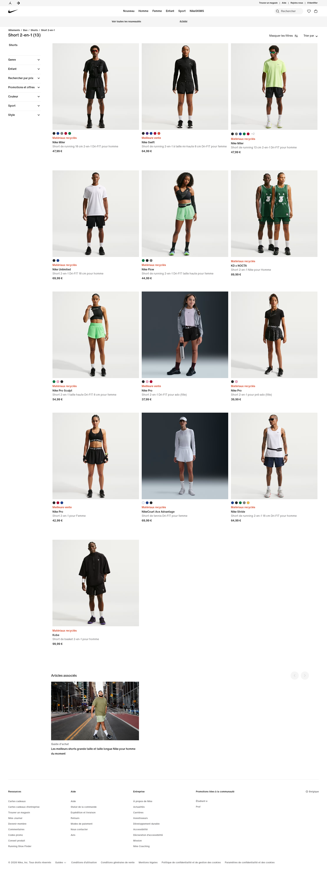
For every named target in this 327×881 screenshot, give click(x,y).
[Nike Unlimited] (95, 213)
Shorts (34, 30)
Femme (157, 11)
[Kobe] (95, 583)
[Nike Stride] (274, 456)
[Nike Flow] (185, 213)
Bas (25, 30)
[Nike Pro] (185, 335)
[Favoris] (309, 11)
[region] (22, 83)
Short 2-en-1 (48, 30)
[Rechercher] (278, 11)
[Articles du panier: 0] (316, 11)
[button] (24, 60)
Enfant (170, 11)
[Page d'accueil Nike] (13, 11)
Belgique (314, 791)
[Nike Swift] (185, 86)
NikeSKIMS (197, 11)
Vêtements (14, 30)
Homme (143, 11)
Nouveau (128, 11)
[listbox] (310, 36)
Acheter (183, 21)
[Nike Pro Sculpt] (95, 335)
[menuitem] (287, 3)
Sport (182, 11)
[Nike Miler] (95, 86)
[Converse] (18, 3)
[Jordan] (10, 3)
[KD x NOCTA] (274, 213)
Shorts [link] (13, 45)
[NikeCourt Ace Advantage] (185, 456)
